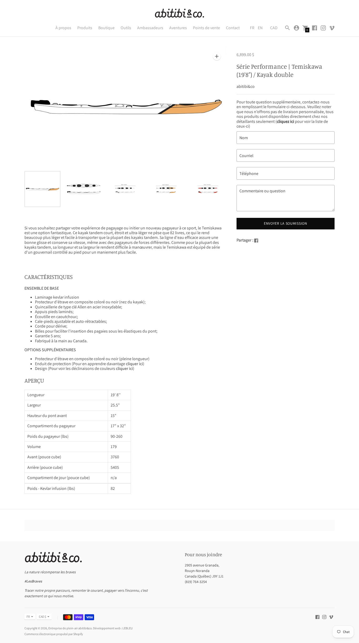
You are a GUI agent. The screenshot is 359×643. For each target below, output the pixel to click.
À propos (63, 28)
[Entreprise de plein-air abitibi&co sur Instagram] (323, 27)
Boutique (106, 28)
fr (28, 617)
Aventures (178, 28)
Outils (126, 28)
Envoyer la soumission (285, 223)
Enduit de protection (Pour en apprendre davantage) (89, 363)
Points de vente (206, 28)
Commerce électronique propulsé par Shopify (53, 634)
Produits (84, 28)
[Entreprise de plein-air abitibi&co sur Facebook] (314, 27)
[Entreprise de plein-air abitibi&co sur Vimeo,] (332, 27)
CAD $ (42, 617)
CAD (274, 28)
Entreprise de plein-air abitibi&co (70, 628)
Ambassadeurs (150, 28)
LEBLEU (127, 628)
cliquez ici (285, 121)
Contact (233, 28)
